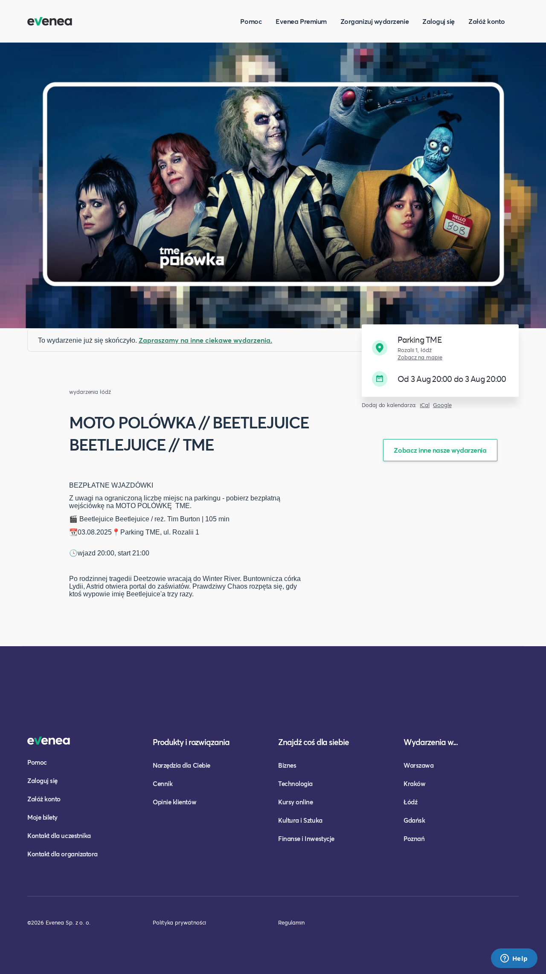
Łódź (410, 802)
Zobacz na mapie (420, 357)
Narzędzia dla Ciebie (181, 765)
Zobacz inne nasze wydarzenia (440, 449)
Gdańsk (414, 820)
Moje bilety (42, 817)
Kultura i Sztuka (300, 820)
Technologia (295, 783)
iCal (425, 405)
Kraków (414, 783)
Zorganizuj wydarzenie (374, 21)
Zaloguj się (438, 21)
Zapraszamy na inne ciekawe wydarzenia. (205, 339)
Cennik (162, 783)
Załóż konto (486, 21)
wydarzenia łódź (90, 392)
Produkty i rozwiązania (191, 742)
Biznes (287, 765)
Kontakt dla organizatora (62, 854)
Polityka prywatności (179, 922)
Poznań (414, 838)
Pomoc (251, 21)
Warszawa (418, 765)
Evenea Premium (301, 21)
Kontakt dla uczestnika (59, 835)
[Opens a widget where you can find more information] (514, 959)
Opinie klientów (174, 802)
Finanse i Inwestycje (306, 838)
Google (442, 405)
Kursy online (295, 802)
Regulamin (291, 922)
